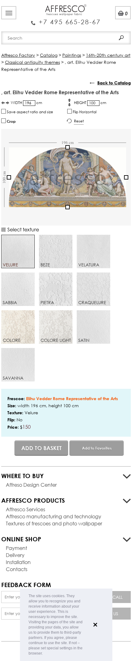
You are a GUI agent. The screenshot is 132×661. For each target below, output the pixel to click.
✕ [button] (95, 624)
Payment (16, 548)
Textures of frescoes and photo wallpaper (54, 523)
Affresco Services (25, 509)
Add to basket (41, 448)
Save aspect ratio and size (29, 111)
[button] (44, 654)
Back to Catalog (114, 82)
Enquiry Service (65, 19)
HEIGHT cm (90, 102)
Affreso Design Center (31, 484)
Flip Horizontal (84, 111)
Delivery (15, 555)
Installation (18, 562)
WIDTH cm (26, 102)
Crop (11, 121)
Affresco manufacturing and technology (53, 516)
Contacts (16, 569)
